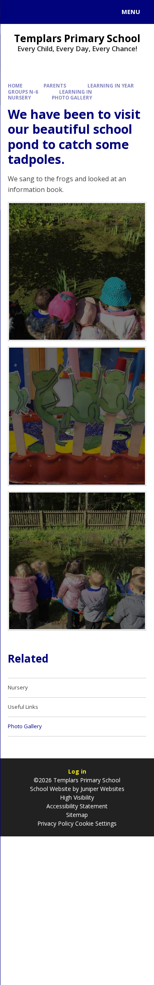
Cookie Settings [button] (96, 823)
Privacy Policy (55, 823)
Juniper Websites (101, 789)
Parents (55, 86)
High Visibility (77, 797)
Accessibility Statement (77, 806)
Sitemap (77, 815)
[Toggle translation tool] (36, 12)
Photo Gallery (72, 98)
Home (15, 86)
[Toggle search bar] (15, 12)
